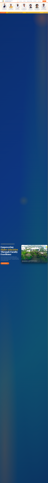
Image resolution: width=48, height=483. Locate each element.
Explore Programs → (5, 263)
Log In (45, 1)
